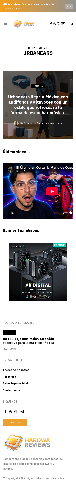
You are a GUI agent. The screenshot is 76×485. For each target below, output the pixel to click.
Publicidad (9, 376)
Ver (69, 6)
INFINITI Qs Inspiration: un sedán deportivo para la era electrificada (28, 341)
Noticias (38, 86)
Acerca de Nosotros (16, 369)
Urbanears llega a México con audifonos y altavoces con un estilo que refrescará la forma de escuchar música (38, 104)
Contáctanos (11, 390)
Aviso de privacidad (15, 383)
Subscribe (14, 422)
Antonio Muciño (32, 123)
